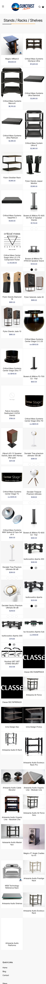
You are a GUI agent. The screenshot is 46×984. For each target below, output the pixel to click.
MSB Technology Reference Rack (12, 887)
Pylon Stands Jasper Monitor (34, 182)
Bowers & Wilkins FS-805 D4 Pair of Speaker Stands (34, 217)
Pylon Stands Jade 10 (12, 331)
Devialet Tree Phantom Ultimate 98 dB (12, 568)
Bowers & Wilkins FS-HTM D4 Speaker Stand (34, 259)
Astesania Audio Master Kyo (12, 843)
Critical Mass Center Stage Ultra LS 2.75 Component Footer (12, 257)
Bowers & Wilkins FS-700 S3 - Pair (34, 377)
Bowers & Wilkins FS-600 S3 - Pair (33, 534)
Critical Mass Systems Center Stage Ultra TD (34, 420)
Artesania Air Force (34, 695)
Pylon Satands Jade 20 (34, 297)
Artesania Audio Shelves (12, 903)
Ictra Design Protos (34, 727)
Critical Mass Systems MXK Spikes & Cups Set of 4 (12, 532)
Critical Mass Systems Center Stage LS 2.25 (34, 340)
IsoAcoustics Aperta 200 (34, 559)
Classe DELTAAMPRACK (34, 672)
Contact (6, 975)
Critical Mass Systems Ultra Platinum (12, 136)
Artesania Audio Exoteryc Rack (33, 912)
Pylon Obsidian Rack (12, 177)
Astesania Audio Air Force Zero (33, 814)
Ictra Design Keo (12, 727)
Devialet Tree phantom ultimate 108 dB (33, 454)
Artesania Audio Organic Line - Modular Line (34, 789)
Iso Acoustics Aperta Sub (33, 632)
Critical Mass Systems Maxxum (12, 102)
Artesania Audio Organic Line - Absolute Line (12, 818)
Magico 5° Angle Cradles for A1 (34, 854)
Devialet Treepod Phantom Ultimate (34, 493)
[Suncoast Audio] (23, 7)
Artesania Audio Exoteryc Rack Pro (33, 763)
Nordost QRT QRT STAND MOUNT (12, 662)
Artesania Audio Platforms (12, 944)
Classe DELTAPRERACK (12, 702)
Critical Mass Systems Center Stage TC (12, 493)
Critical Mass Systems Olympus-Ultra (34, 60)
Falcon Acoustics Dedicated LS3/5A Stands (12, 413)
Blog (4, 971)
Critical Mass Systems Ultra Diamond (34, 94)
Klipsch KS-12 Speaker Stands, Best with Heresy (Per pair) (12, 455)
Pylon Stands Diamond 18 (12, 298)
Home (5, 967)
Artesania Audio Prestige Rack (34, 879)
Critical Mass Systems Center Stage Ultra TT (12, 369)
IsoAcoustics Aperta (34, 597)
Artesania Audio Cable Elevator (12, 789)
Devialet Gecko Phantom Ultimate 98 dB (12, 606)
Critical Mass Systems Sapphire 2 (12, 216)
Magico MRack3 (12, 59)
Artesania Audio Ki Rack (12, 750)
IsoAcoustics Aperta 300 (12, 636)
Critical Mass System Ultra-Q (34, 144)
